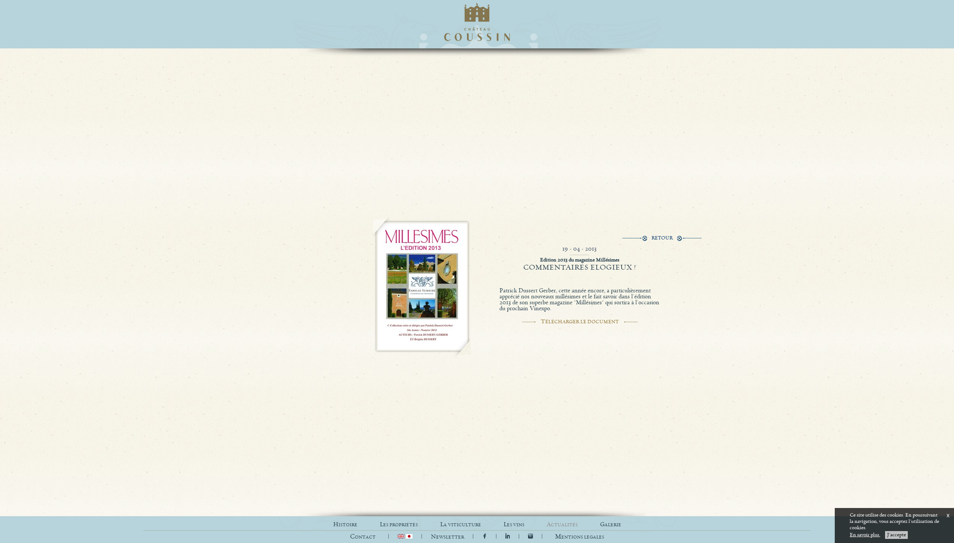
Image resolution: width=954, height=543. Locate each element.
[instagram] (530, 537)
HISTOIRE (345, 524)
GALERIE (610, 524)
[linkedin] (508, 537)
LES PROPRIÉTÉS (399, 524)
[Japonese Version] (409, 537)
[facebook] (484, 537)
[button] (579, 537)
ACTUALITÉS (562, 524)
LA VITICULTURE (460, 524)
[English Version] (402, 537)
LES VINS (513, 524)
